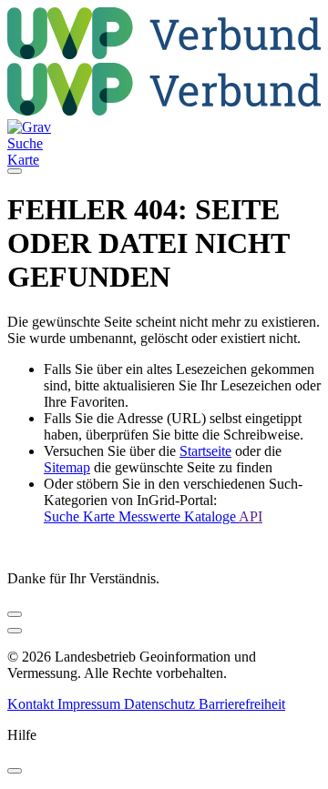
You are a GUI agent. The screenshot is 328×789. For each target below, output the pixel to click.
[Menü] (14, 171)
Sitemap (67, 467)
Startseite (205, 451)
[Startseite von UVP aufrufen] (164, 54)
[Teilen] (14, 614)
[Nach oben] (14, 630)
